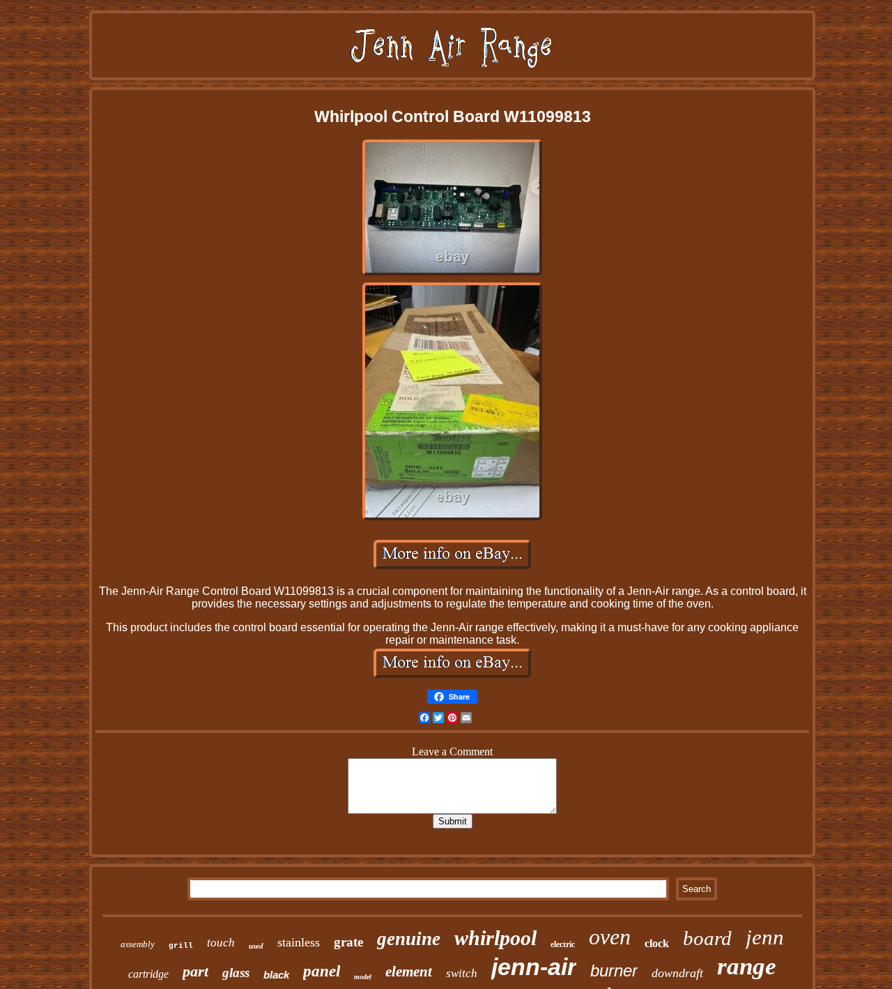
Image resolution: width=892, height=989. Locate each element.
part (195, 971)
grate (348, 942)
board (707, 938)
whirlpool (495, 937)
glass (235, 972)
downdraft (677, 973)
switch (461, 973)
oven (610, 936)
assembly (138, 944)
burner (614, 970)
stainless (298, 942)
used (256, 946)
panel (321, 971)
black (276, 975)
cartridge (148, 974)
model (362, 977)
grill (181, 946)
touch (221, 942)
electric (563, 944)
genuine (408, 938)
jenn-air (533, 966)
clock (657, 943)
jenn (765, 937)
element (408, 971)
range (746, 966)
